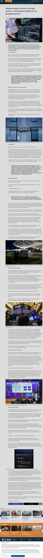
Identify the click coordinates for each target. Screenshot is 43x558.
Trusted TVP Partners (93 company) (23, 551)
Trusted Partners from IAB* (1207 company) (8, 551)
